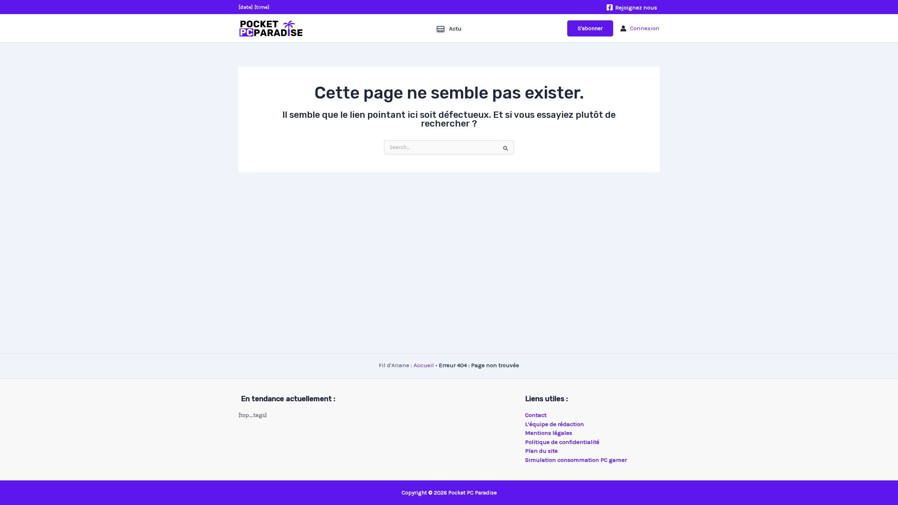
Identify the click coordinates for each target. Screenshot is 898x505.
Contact (536, 414)
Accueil (424, 365)
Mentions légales (548, 432)
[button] (590, 28)
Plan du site (541, 450)
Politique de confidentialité (562, 441)
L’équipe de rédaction (554, 423)
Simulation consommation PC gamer (576, 459)
